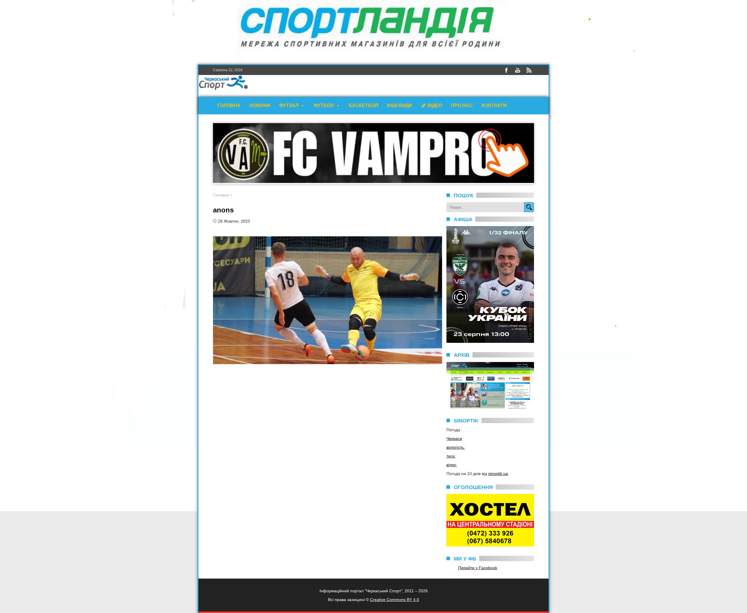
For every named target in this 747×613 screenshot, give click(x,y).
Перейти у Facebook (477, 567)
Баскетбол (363, 105)
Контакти (494, 105)
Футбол (324, 105)
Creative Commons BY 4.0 (394, 599)
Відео (434, 105)
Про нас (462, 105)
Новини (259, 105)
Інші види (399, 105)
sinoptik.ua (498, 473)
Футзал (289, 105)
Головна (229, 105)
